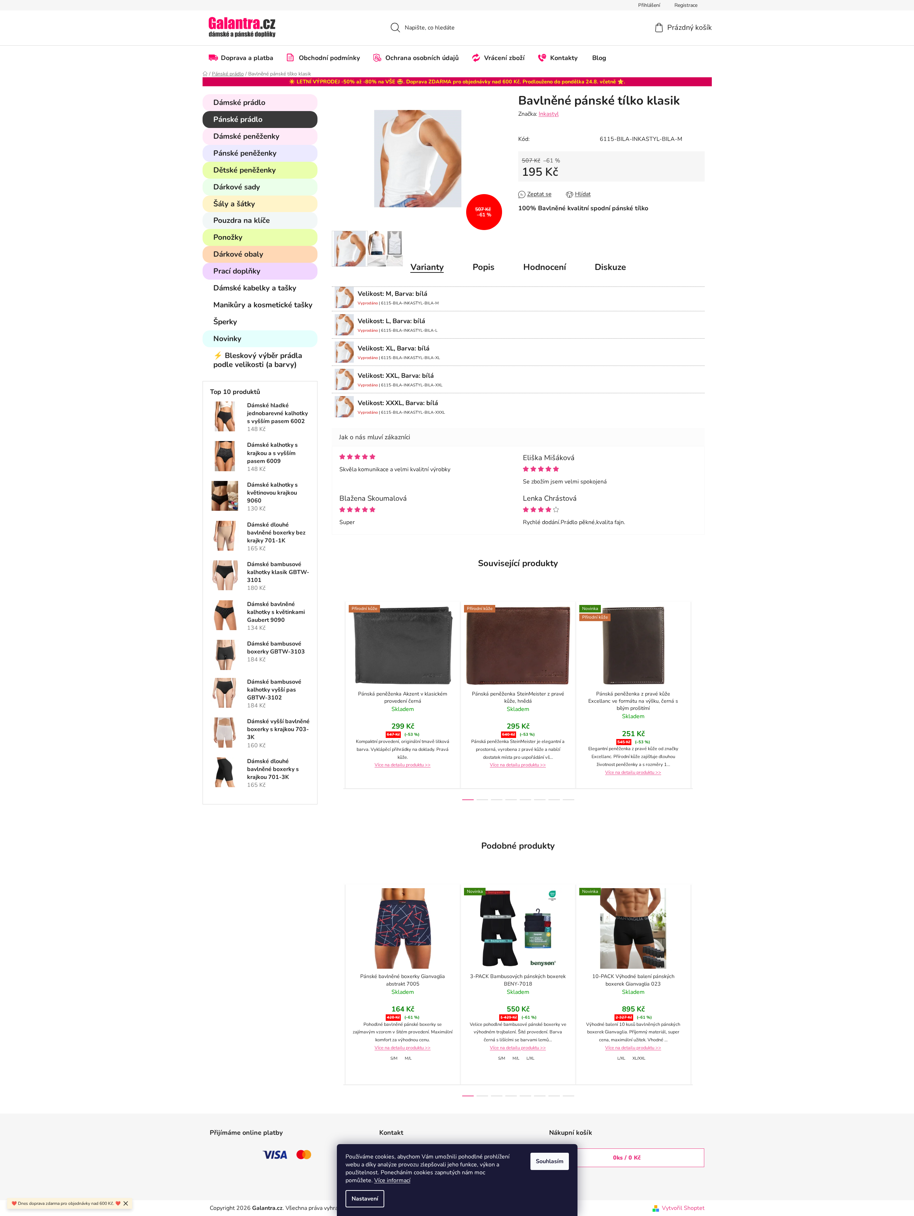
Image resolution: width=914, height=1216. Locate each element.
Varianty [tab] (427, 267)
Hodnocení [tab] (544, 267)
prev (337, 700)
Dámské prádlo (239, 102)
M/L (408, 1058)
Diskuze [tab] (610, 267)
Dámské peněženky (246, 136)
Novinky (227, 339)
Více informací (392, 1180)
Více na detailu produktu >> (403, 765)
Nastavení (365, 1199)
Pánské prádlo (238, 119)
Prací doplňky (236, 271)
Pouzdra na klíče (241, 220)
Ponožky (227, 237)
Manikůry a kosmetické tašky (262, 305)
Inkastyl (549, 114)
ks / (627, 1158)
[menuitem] (244, 58)
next (699, 700)
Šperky (225, 322)
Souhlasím (549, 1161)
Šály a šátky (234, 204)
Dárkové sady (236, 187)
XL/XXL (638, 1058)
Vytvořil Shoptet (683, 1208)
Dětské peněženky (244, 170)
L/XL (530, 1058)
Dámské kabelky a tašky (254, 288)
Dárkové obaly (238, 254)
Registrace (685, 5)
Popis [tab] (484, 267)
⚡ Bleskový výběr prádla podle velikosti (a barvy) (257, 360)
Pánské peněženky (245, 153)
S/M (394, 1058)
